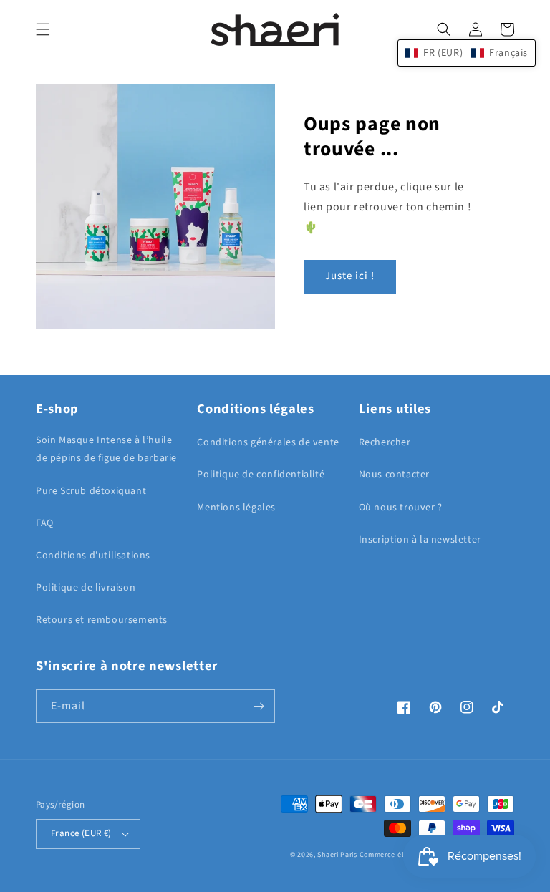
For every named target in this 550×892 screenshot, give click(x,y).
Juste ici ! (350, 275)
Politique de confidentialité (260, 474)
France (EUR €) (81, 833)
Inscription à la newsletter (420, 540)
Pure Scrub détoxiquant (91, 491)
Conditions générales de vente (268, 442)
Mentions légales (236, 507)
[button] (43, 29)
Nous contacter (394, 474)
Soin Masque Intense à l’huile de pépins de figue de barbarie (106, 449)
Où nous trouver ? (401, 507)
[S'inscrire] (258, 706)
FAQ (45, 523)
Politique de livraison (85, 588)
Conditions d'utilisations (93, 555)
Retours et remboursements (102, 620)
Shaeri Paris (337, 855)
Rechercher (385, 442)
